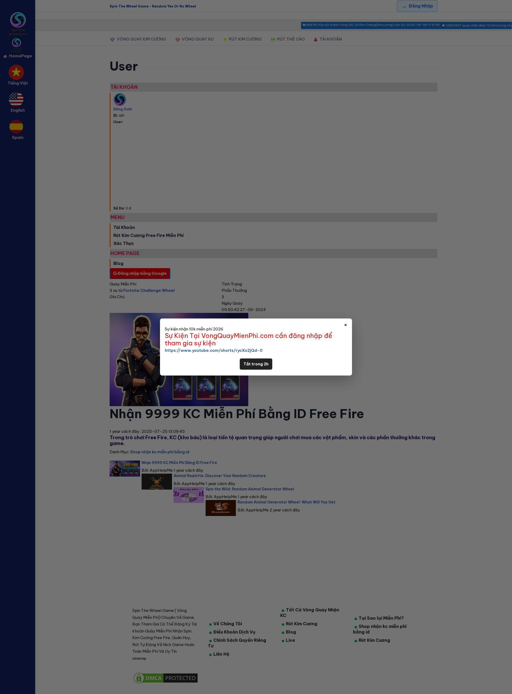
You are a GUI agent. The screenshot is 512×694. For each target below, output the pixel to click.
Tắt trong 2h (256, 364)
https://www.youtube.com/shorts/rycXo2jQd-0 (213, 350)
